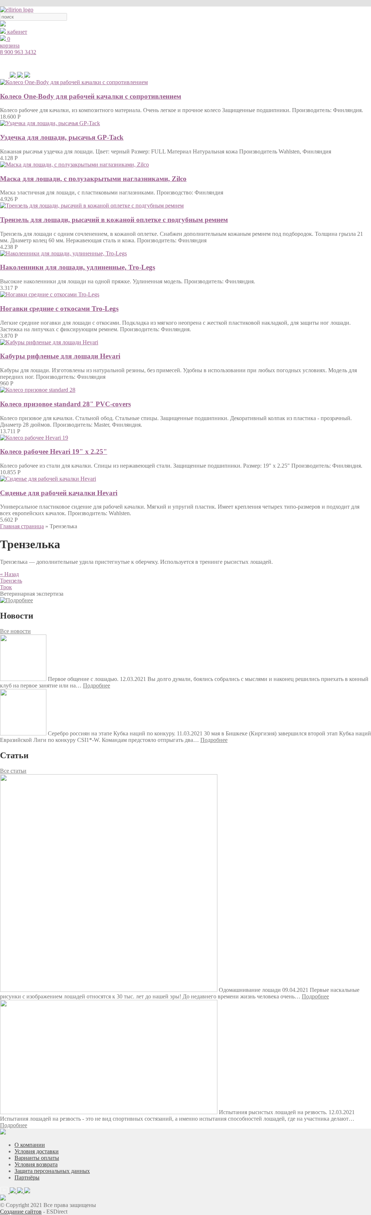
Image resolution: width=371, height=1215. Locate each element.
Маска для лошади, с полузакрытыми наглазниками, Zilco (93, 178)
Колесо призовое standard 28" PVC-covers (65, 404)
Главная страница (22, 526)
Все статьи (13, 771)
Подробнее (96, 685)
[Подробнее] (16, 600)
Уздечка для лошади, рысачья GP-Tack (62, 137)
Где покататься (266, 63)
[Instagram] (13, 76)
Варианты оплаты (36, 1158)
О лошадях (172, 63)
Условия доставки (36, 1151)
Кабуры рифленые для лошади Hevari (60, 356)
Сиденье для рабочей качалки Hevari (58, 493)
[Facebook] (20, 76)
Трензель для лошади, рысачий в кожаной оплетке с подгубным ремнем (114, 219)
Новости (302, 63)
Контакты (332, 63)
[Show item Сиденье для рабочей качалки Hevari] (48, 479)
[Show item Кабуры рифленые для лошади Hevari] (49, 342)
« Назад (9, 574)
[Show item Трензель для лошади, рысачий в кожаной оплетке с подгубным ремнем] (92, 205)
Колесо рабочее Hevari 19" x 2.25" (53, 451)
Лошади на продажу (217, 63)
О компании (29, 1145)
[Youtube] (5, 76)
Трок (6, 587)
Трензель (11, 581)
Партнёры (26, 1177)
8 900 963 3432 (18, 52)
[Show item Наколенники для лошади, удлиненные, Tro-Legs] (63, 253)
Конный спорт (133, 63)
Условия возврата (36, 1164)
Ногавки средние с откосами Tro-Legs (59, 308)
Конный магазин (89, 63)
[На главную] (16, 10)
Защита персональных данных (52, 1171)
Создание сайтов (21, 1211)
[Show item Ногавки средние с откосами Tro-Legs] (49, 294)
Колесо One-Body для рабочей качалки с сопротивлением (90, 96)
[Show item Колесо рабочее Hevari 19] (34, 438)
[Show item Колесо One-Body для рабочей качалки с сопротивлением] (74, 82)
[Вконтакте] (27, 76)
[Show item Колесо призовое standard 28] (37, 390)
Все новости (15, 631)
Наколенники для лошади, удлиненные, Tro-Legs (77, 267)
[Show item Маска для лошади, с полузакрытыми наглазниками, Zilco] (74, 164)
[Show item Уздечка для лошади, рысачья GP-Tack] (50, 123)
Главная (51, 63)
